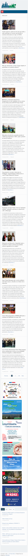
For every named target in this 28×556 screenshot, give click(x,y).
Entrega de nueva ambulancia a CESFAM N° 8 (11, 523)
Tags (13, 509)
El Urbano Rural (12, 553)
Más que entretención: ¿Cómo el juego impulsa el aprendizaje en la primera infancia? (14, 66)
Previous (6, 375)
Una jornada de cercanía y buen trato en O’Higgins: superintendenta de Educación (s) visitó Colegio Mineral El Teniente (13, 173)
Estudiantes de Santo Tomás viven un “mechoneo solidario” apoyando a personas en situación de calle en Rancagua (13, 209)
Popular (6, 509)
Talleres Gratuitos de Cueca (7, 518)
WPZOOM (7, 555)
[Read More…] (22, 48)
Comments (10, 509)
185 (19, 375)
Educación (11, 50)
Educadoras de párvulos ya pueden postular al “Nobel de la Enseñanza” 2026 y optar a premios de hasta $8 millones (13, 136)
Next (23, 375)
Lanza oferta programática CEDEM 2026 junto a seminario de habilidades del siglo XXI (13, 316)
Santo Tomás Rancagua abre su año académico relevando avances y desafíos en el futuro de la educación (13, 281)
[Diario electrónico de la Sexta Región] (8, 5)
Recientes (3, 509)
